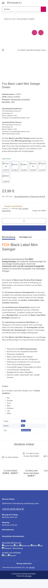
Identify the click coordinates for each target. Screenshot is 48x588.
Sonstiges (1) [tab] (25, 237)
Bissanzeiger (26, 430)
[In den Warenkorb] (4, 26)
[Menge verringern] (4, 220)
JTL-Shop (28, 576)
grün (23, 421)
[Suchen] (43, 9)
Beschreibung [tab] (8, 237)
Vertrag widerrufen (24, 563)
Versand (32, 567)
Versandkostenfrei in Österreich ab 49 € (29, 196)
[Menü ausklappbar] (3, 2)
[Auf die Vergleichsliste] (34, 32)
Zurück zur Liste (10, 19)
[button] (36, 2)
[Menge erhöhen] (43, 220)
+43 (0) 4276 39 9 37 (13, 509)
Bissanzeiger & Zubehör (20, 99)
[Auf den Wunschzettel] (41, 32)
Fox (23, 425)
